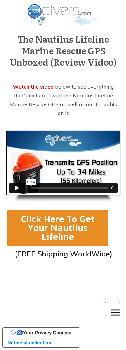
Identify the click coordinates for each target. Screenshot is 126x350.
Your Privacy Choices (47, 333)
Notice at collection (29, 343)
